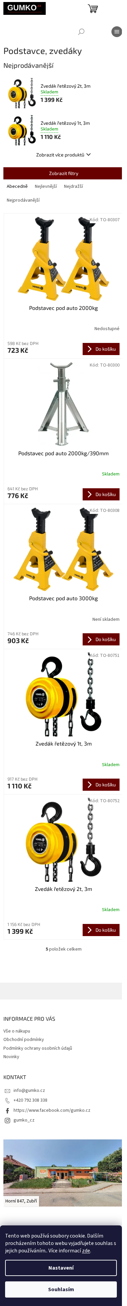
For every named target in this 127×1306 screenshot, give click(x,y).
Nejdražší (73, 186)
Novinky (11, 1056)
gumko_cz (24, 1120)
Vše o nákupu (16, 1031)
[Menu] (117, 31)
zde (86, 1250)
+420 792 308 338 (30, 1100)
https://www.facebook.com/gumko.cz (52, 1110)
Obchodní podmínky (23, 1039)
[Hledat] (81, 31)
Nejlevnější (46, 186)
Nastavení (60, 1268)
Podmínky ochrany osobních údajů (37, 1048)
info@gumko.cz (29, 1090)
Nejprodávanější (23, 200)
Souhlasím (61, 1289)
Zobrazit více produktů (60, 154)
